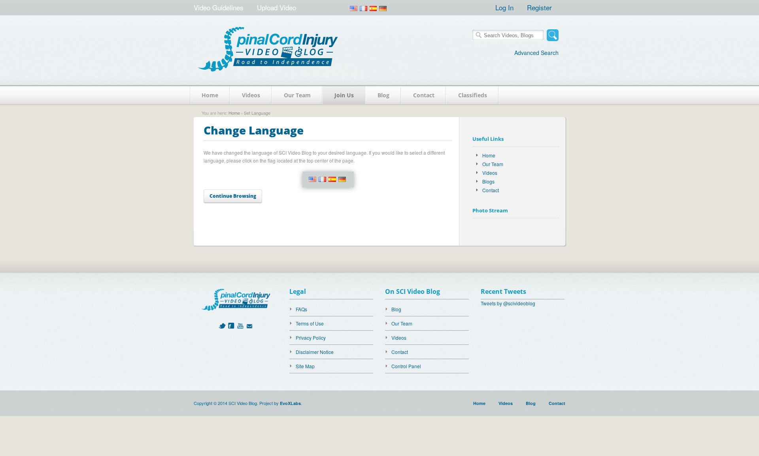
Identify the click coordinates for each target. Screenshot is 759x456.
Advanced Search (536, 53)
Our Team (297, 95)
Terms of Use (310, 323)
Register (539, 7)
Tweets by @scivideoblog (508, 303)
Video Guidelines (219, 7)
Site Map (305, 366)
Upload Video (276, 7)
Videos (251, 95)
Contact (423, 95)
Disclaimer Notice (315, 351)
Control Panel (406, 366)
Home (210, 95)
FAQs (301, 309)
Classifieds (472, 95)
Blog (383, 95)
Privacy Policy (311, 337)
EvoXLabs (290, 403)
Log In (504, 7)
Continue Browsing (233, 196)
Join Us (344, 95)
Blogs (488, 181)
